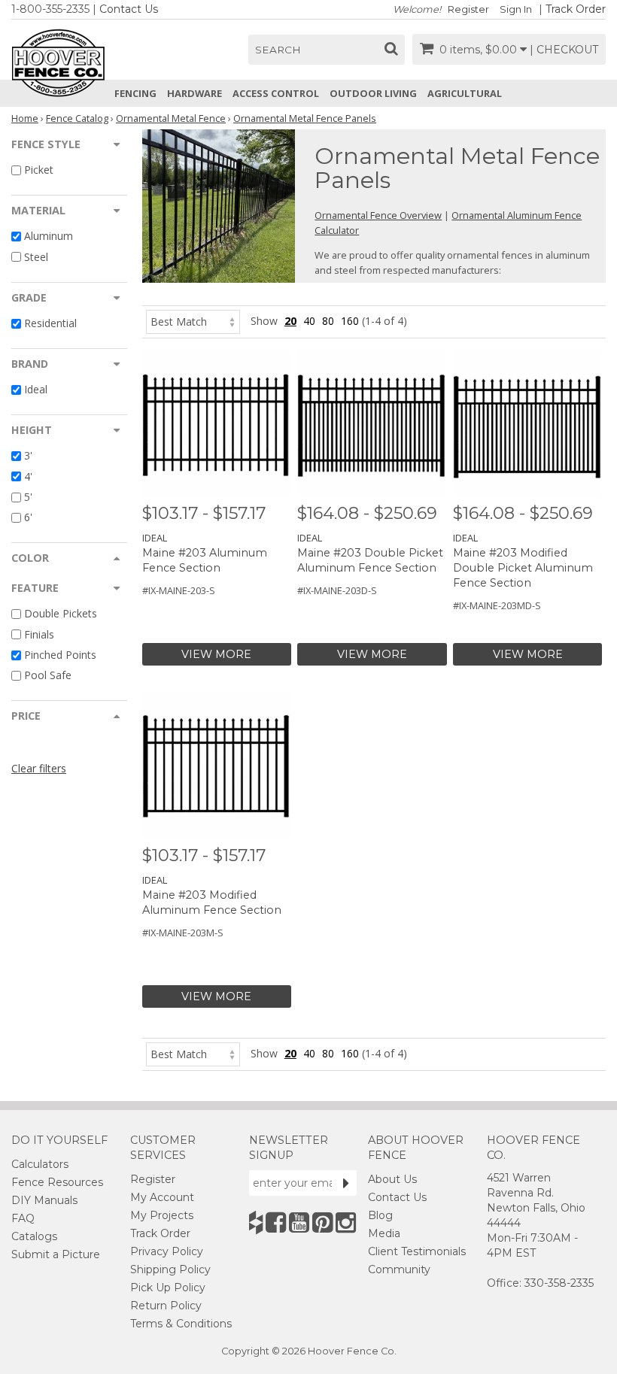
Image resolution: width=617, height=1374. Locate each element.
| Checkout (564, 49)
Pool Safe (47, 675)
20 (290, 321)
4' (28, 476)
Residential (50, 323)
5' (28, 497)
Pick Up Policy (167, 1287)
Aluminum (48, 236)
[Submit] (346, 1183)
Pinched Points (60, 655)
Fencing (135, 93)
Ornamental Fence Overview (378, 215)
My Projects (161, 1215)
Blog (380, 1215)
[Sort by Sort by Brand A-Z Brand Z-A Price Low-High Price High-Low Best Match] (193, 321)
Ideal (35, 389)
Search (278, 50)
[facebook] (276, 1222)
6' (28, 517)
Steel (36, 257)
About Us (392, 1179)
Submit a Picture (55, 1254)
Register (468, 9)
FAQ (23, 1218)
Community (399, 1269)
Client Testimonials (417, 1251)
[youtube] (299, 1222)
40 (309, 321)
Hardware (194, 93)
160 (350, 321)
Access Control (276, 93)
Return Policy (166, 1305)
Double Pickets (60, 614)
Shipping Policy (170, 1269)
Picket (38, 169)
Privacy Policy (166, 1251)
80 (328, 321)
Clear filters (38, 768)
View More (216, 654)
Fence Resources (57, 1182)
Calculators (39, 1164)
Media (384, 1233)
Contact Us (128, 9)
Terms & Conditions (181, 1323)
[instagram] (346, 1222)
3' (28, 456)
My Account (162, 1197)
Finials (39, 634)
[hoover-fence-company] (256, 1222)
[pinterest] (322, 1222)
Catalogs (34, 1236)
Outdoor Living (373, 93)
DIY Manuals (44, 1200)
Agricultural (464, 93)
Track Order (576, 9)
